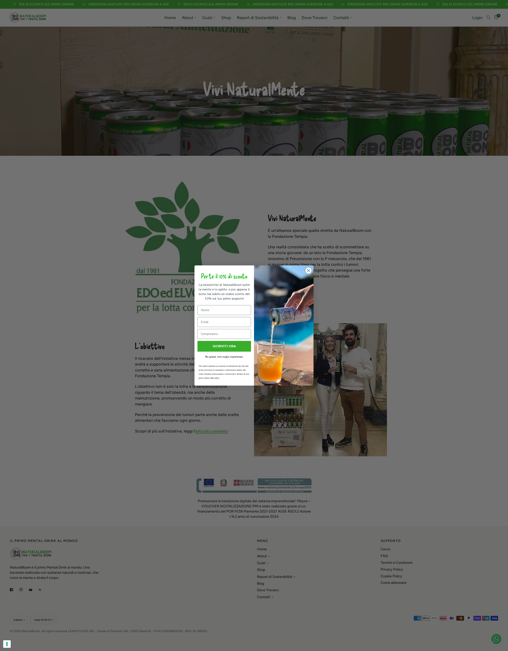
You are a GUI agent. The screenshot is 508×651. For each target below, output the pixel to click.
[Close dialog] (308, 270)
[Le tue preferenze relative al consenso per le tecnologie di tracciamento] (7, 644)
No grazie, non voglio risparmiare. (224, 356)
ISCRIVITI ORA (224, 346)
